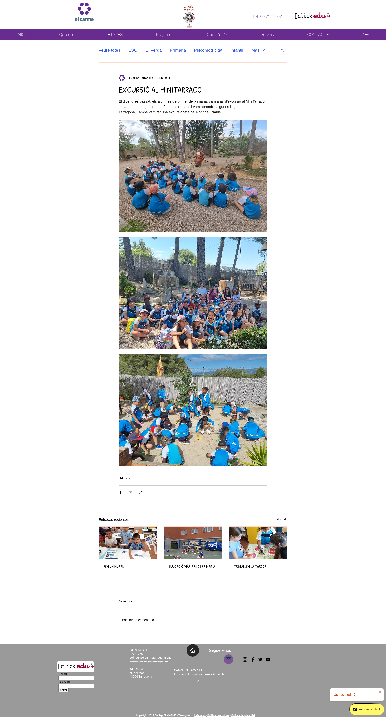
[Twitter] (260, 659)
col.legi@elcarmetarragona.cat (150, 657)
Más (255, 50)
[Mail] (228, 659)
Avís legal (200, 715)
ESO (132, 50)
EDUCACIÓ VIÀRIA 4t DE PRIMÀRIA (192, 566)
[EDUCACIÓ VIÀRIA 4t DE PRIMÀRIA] (193, 543)
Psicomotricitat (208, 50)
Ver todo (282, 519)
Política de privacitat (243, 715)
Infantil (236, 50)
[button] (282, 50)
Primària (178, 50)
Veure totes (109, 50)
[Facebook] (253, 659)
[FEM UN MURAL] (128, 543)
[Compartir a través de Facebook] (120, 492)
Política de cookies (218, 715)
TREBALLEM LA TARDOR (250, 566)
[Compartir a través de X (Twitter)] (130, 492)
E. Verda (153, 50)
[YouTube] (268, 659)
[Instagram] (245, 659)
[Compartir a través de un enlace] (140, 492)
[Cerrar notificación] (380, 692)
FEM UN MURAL (114, 566)
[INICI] (193, 650)
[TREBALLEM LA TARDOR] (258, 543)
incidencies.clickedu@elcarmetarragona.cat (149, 662)
